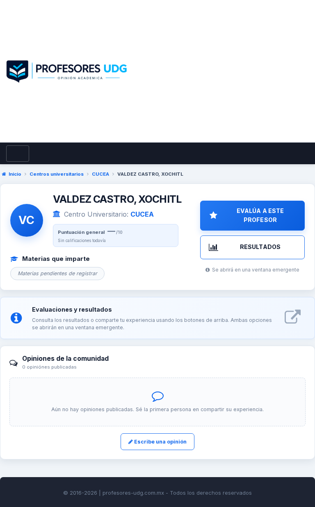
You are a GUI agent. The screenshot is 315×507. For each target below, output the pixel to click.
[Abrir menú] (17, 153)
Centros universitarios (57, 174)
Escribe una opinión (160, 442)
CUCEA (100, 174)
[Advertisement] (222, 80)
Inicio (15, 174)
